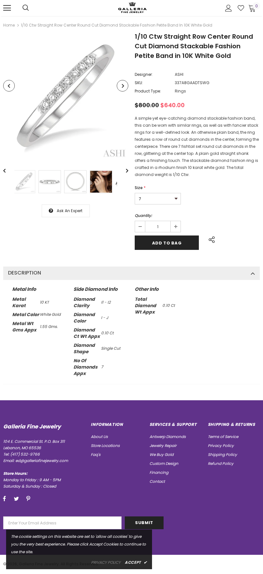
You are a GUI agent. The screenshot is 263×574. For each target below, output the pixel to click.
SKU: (139, 82)
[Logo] (132, 7)
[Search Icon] (25, 8)
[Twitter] (16, 498)
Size (140, 187)
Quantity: (143, 215)
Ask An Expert (70, 210)
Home (9, 25)
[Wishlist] (241, 8)
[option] (65, 97)
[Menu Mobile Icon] (7, 8)
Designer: (144, 74)
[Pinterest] (28, 498)
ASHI (179, 74)
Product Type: (148, 91)
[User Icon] (228, 8)
